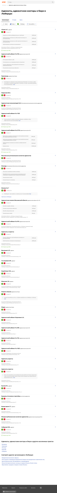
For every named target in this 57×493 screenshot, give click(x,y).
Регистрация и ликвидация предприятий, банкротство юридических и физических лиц (23, 459)
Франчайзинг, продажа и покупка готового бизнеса (14, 464)
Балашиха (4, 444)
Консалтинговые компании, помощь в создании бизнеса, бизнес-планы (19, 463)
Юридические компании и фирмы (10, 457)
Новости (13, 487)
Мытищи (4, 447)
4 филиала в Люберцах (6, 196)
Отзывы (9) (8, 371)
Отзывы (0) (8, 56)
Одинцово (4, 446)
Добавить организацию (10, 491)
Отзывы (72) (9, 190)
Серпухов (4, 451)
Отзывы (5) (8, 78)
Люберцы (4, 5)
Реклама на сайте (23, 487)
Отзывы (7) (8, 419)
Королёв (4, 449)
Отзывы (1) (8, 32)
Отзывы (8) (8, 116)
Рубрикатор (4, 487)
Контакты (33, 487)
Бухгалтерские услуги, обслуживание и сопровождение (15, 461)
